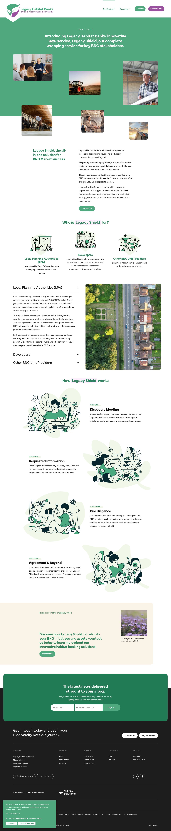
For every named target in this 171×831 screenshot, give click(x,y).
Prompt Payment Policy (113, 814)
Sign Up (111, 707)
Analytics (22, 818)
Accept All (11, 823)
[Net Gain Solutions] (67, 792)
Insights (112, 760)
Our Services (108, 9)
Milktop (155, 825)
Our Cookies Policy (13, 813)
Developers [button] (21, 355)
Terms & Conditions (130, 814)
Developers (88, 756)
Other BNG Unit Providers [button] (32, 363)
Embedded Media (34, 818)
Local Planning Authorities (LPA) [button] (37, 288)
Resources (124, 9)
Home (61, 756)
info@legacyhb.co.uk (24, 776)
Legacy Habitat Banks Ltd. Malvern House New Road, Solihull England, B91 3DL (24, 762)
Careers (62, 763)
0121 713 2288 (45, 776)
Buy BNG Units (156, 9)
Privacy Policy (98, 814)
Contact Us (87, 208)
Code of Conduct (77, 814)
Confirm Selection (27, 823)
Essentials (11, 818)
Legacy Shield (89, 763)
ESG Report (64, 760)
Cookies (88, 814)
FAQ (110, 756)
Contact (140, 9)
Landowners (89, 760)
